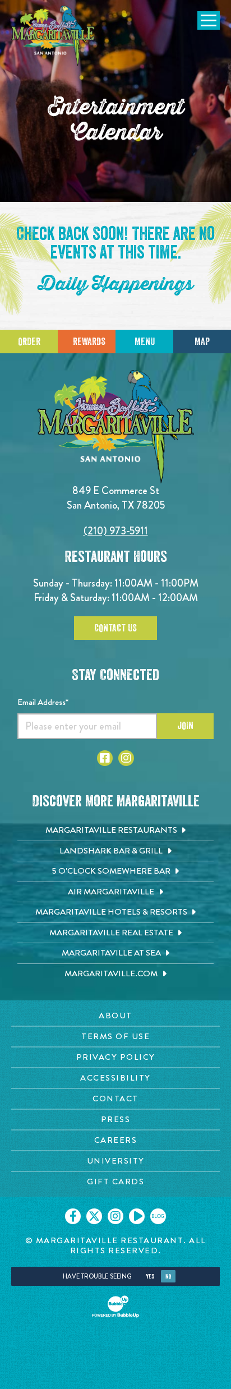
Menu (145, 341)
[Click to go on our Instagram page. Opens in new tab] (115, 1216)
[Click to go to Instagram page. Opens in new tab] (126, 758)
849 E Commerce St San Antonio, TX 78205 (116, 498)
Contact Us (115, 628)
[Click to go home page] (53, 36)
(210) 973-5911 (116, 530)
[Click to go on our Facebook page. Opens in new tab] (73, 1216)
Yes (150, 1276)
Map (202, 341)
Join (185, 726)
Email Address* (42, 702)
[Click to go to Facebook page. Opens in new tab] (105, 758)
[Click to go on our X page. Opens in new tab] (94, 1216)
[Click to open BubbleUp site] (115, 1306)
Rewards (89, 341)
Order (29, 341)
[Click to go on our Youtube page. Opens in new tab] (137, 1216)
